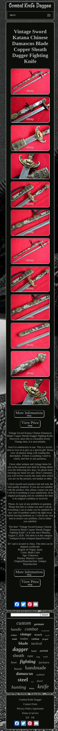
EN (27, 717)
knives (31, 688)
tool (32, 682)
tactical (36, 643)
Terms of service (30, 713)
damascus (24, 673)
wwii (45, 656)
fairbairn (44, 662)
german (39, 624)
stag (38, 657)
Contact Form (30, 704)
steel (23, 679)
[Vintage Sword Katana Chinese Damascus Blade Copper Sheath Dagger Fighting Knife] (30, 82)
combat (31, 629)
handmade (35, 667)
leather (24, 638)
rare (30, 656)
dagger (20, 649)
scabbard (40, 674)
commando (45, 631)
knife (43, 686)
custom (23, 623)
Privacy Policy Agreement (30, 708)
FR (32, 717)
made (14, 639)
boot (14, 662)
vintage (25, 634)
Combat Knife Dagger (30, 699)
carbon (35, 639)
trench (38, 634)
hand (33, 651)
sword (47, 635)
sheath (18, 655)
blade (23, 643)
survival (44, 650)
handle (16, 629)
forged (45, 639)
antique (14, 635)
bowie (18, 668)
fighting (28, 661)
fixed (40, 680)
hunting (18, 687)
